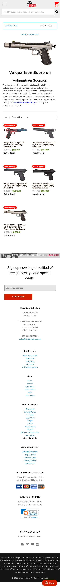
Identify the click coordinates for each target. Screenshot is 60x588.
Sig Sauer (30, 418)
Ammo (30, 384)
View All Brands (30, 438)
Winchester (30, 426)
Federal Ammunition (30, 432)
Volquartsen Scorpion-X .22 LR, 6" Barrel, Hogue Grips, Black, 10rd (44, 145)
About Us (30, 358)
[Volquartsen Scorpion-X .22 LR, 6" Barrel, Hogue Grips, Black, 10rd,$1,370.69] (44, 133)
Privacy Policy (30, 460)
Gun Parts (30, 386)
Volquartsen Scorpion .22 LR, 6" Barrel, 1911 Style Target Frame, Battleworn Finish (14, 228)
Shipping (30, 361)
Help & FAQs (30, 455)
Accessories (30, 389)
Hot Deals (30, 395)
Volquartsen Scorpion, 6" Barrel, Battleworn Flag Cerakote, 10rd (14, 145)
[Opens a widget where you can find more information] (49, 583)
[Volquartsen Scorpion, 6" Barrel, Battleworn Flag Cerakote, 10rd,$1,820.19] (15, 133)
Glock (30, 423)
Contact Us (30, 463)
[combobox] (28, 12)
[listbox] (20, 117)
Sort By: (8, 117)
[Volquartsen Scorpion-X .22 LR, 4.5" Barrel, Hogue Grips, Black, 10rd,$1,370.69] (15, 174)
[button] (30, 25)
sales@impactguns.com (30, 339)
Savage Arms (30, 412)
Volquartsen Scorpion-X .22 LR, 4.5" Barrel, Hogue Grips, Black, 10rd (15, 186)
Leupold (30, 429)
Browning (30, 409)
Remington (30, 435)
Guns (30, 381)
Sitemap (30, 364)
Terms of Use (30, 457)
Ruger (30, 421)
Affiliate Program (30, 367)
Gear (30, 392)
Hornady (30, 415)
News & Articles (30, 355)
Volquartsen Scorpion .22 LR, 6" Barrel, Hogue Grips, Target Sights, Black (43, 186)
